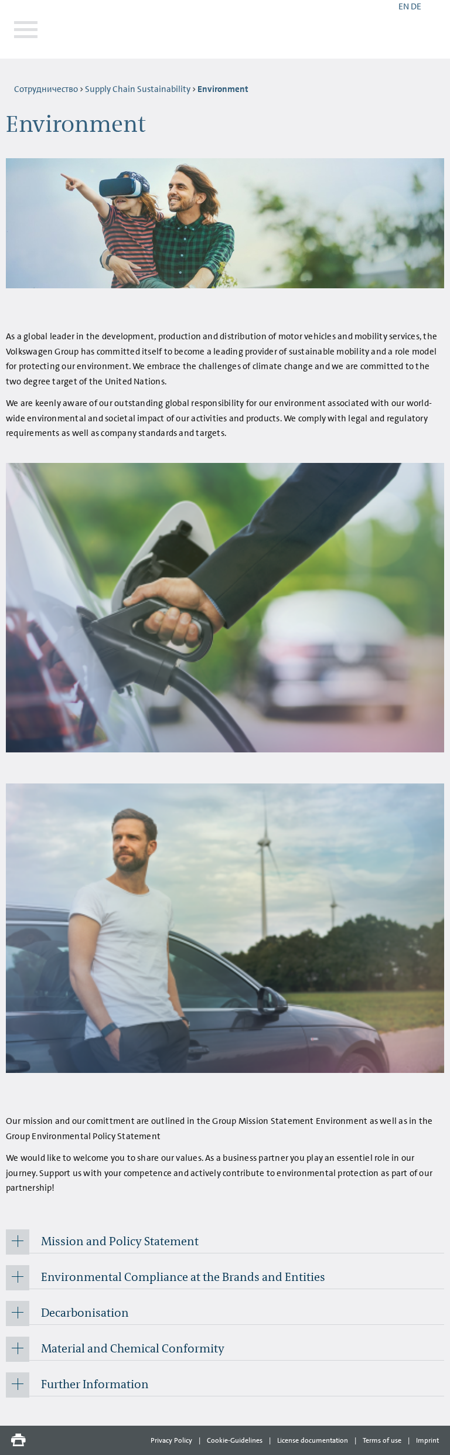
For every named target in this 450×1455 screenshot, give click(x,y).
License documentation (312, 1440)
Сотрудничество (46, 89)
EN (403, 6)
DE (416, 6)
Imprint (427, 1440)
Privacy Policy (171, 1440)
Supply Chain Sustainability (137, 89)
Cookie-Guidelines (234, 1440)
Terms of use (382, 1440)
